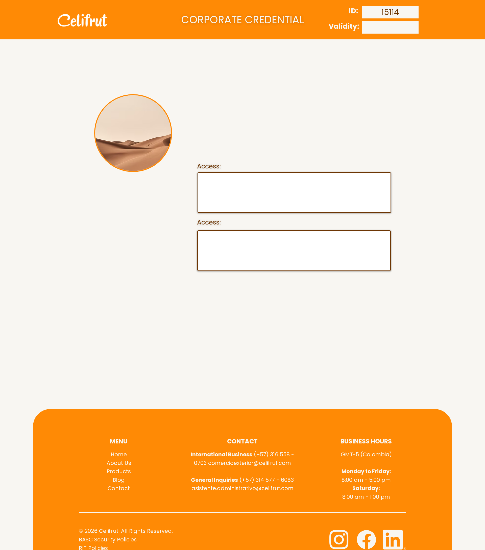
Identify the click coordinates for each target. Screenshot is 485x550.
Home (119, 454)
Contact (119, 488)
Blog (119, 480)
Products (119, 471)
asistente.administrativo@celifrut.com (242, 488)
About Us (119, 463)
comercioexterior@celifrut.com (249, 463)
